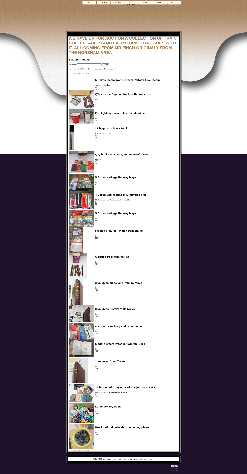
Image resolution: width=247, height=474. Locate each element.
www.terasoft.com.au (145, 459)
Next (87, 73)
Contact (174, 2)
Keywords (73, 65)
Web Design (174, 468)
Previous (72, 73)
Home (89, 2)
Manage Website (174, 470)
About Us (160, 2)
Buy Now (103, 2)
